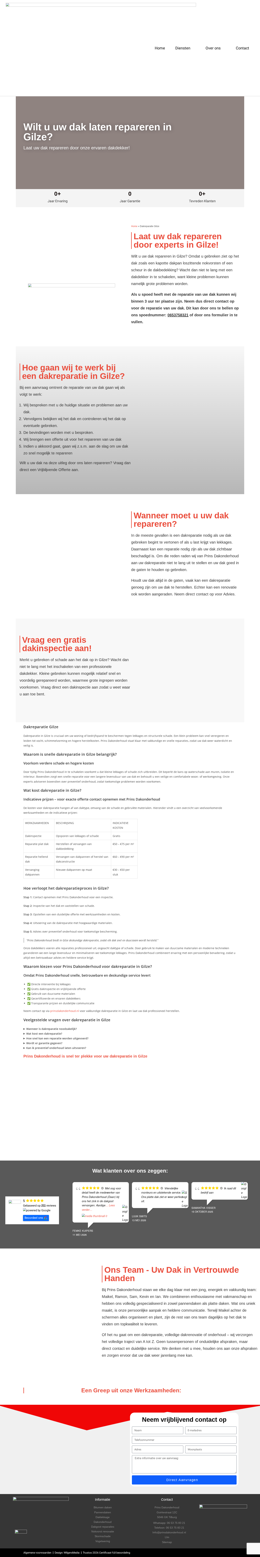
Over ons (213, 48)
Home (160, 48)
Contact (242, 48)
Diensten (182, 48)
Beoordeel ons (34, 1218)
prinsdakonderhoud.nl (64, 1011)
